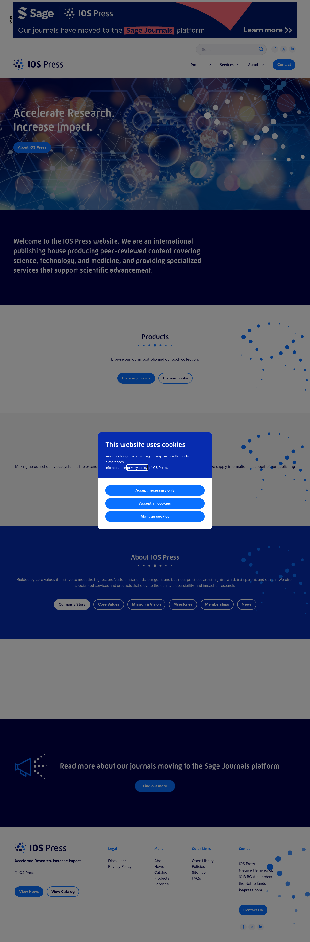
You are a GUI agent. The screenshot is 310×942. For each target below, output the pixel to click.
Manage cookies (155, 516)
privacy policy (137, 467)
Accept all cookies (155, 503)
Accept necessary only (155, 490)
